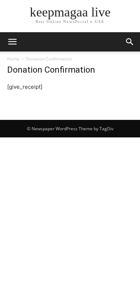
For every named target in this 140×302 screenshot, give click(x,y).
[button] (12, 42)
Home (13, 59)
